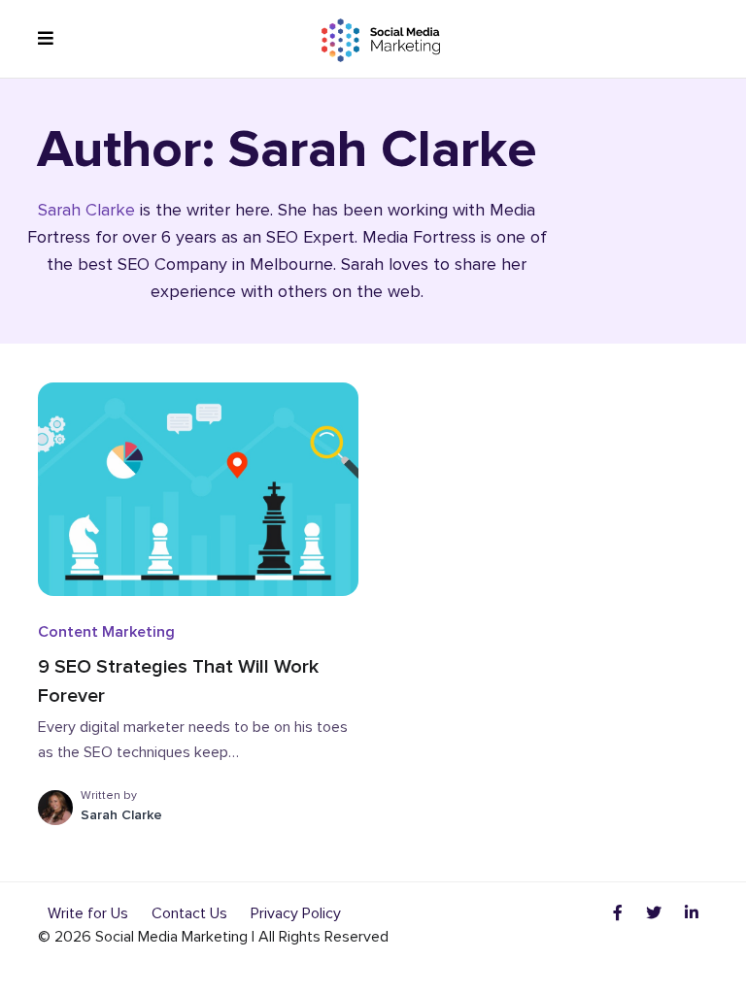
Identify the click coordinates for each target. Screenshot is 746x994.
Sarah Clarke (86, 209)
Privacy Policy (296, 913)
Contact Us (189, 913)
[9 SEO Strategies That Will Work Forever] (198, 488)
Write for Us (88, 913)
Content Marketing (106, 632)
